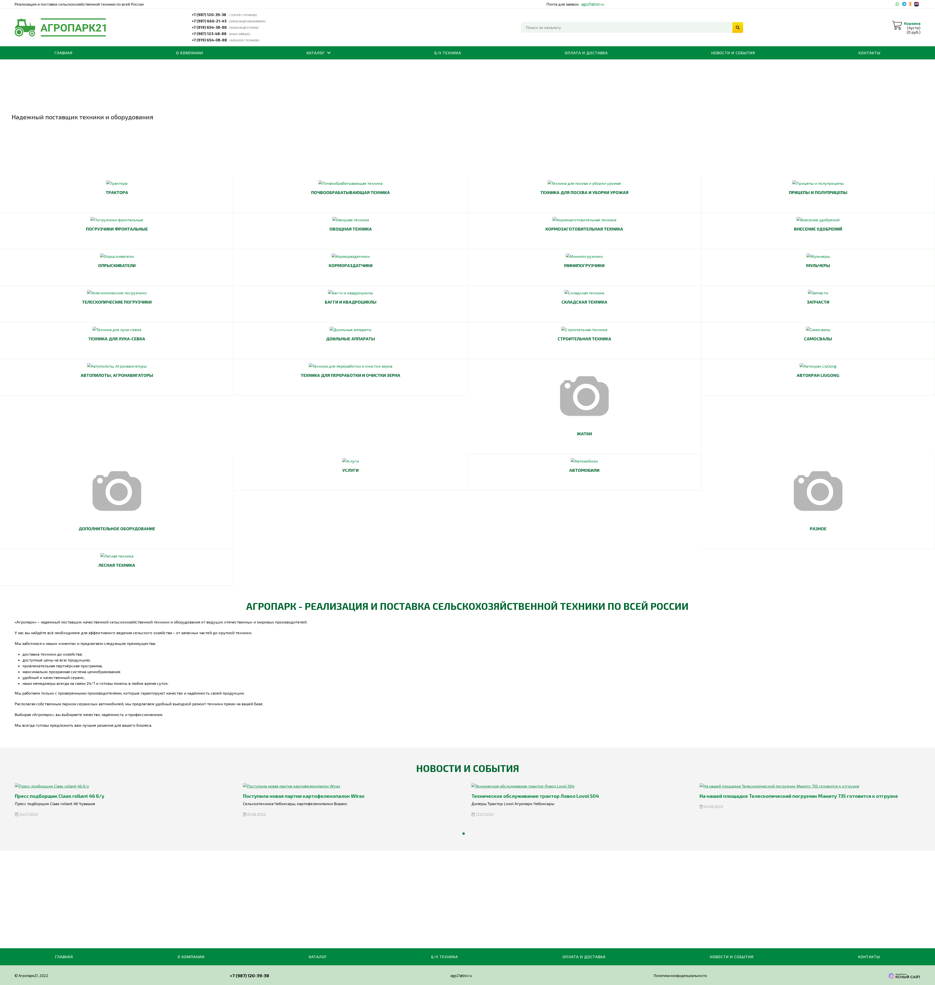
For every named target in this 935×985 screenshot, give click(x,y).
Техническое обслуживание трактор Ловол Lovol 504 (307, 796)
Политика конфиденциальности (680, 975)
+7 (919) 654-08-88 (209, 39)
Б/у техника (447, 52)
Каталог (316, 52)
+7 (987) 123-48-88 (209, 33)
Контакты (869, 52)
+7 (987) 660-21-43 (209, 21)
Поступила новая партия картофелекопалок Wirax (75, 796)
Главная (64, 52)
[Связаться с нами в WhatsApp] (897, 4)
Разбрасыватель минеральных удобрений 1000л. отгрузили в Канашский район (795, 796)
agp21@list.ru (592, 4)
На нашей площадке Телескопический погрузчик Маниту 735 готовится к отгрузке (570, 796)
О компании (189, 52)
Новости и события (733, 52)
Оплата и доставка (586, 52)
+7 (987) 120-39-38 (209, 14)
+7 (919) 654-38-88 (209, 27)
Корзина (912, 23)
